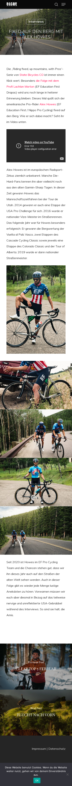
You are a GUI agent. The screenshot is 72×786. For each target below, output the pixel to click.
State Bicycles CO (32, 75)
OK (37, 780)
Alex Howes (48, 104)
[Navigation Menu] (63, 4)
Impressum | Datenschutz (49, 748)
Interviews (36, 21)
